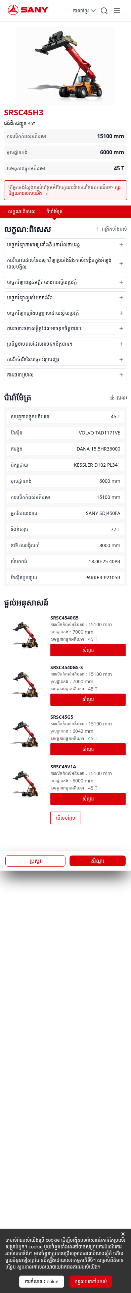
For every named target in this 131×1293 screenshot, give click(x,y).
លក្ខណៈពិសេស (22, 211)
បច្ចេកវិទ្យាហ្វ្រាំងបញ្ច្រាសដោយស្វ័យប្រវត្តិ (43, 313)
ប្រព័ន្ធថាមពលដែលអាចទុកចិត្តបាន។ (39, 344)
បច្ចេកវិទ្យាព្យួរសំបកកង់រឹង (30, 297)
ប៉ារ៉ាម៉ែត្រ (54, 211)
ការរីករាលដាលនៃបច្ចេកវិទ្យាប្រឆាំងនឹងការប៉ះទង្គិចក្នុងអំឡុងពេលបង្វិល (59, 263)
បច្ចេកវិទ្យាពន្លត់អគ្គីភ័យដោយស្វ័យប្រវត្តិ (42, 282)
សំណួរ (88, 650)
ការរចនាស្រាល (20, 374)
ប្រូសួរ (122, 397)
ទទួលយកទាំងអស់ (91, 1281)
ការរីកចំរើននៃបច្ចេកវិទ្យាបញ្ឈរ (33, 359)
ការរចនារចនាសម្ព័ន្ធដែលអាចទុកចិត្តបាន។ (44, 328)
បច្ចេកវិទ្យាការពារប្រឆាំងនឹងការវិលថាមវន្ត (43, 244)
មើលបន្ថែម (65, 818)
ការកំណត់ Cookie (41, 1281)
